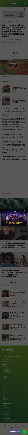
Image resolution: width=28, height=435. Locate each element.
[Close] (26, 209)
